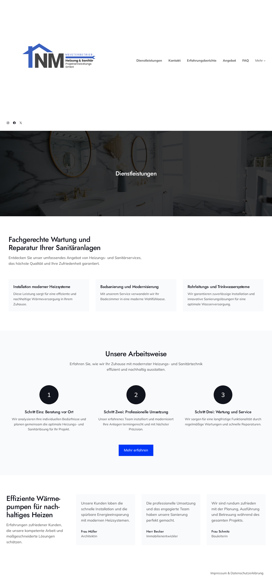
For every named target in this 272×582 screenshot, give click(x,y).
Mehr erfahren (136, 450)
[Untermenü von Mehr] (265, 61)
